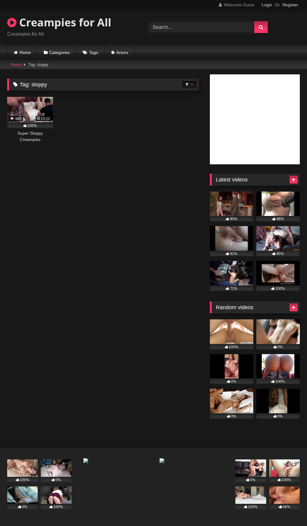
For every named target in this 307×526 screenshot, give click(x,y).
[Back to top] (288, 508)
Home (25, 52)
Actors (122, 52)
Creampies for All (63, 22)
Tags (93, 52)
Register (290, 4)
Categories (59, 52)
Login (267, 4)
